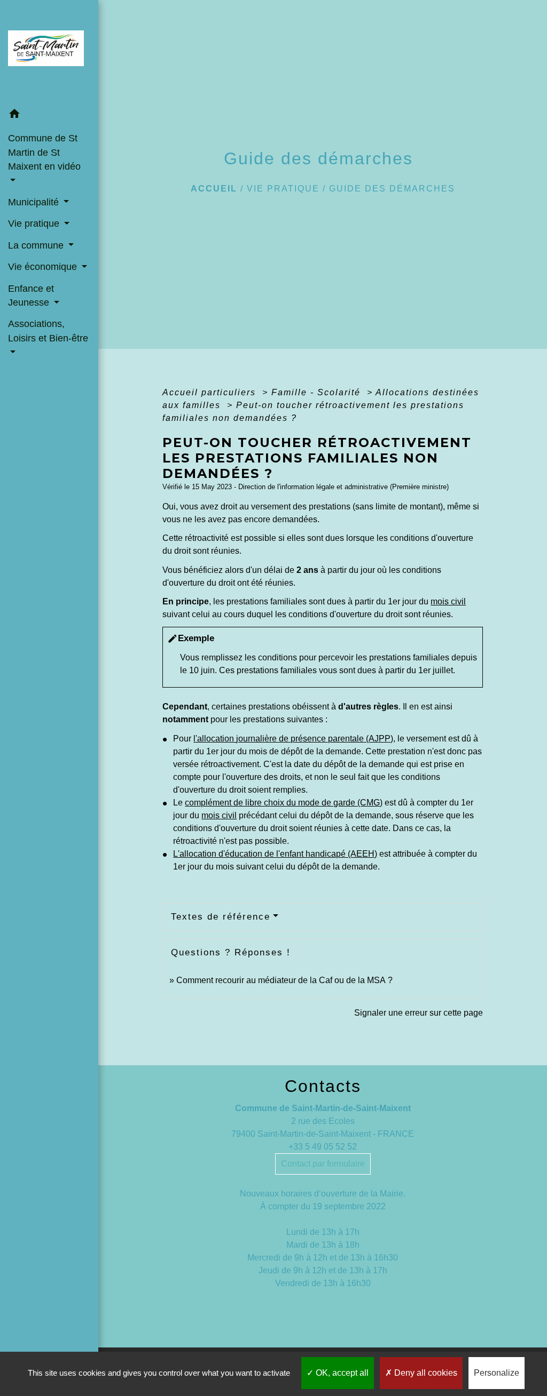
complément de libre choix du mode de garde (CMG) (283, 802)
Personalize (496, 1372)
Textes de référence (220, 917)
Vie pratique (283, 188)
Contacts (323, 1086)
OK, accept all (341, 1372)
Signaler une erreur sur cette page (418, 1012)
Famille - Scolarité (317, 392)
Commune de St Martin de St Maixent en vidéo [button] (44, 152)
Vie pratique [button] (35, 223)
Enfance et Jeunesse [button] (31, 295)
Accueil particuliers (210, 392)
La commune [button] (37, 245)
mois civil (448, 601)
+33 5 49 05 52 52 (322, 1146)
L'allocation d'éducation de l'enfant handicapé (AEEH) (275, 853)
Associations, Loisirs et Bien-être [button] (48, 330)
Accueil (214, 188)
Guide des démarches (392, 188)
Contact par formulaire (323, 1163)
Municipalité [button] (34, 202)
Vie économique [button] (44, 266)
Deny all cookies (424, 1372)
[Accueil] (49, 51)
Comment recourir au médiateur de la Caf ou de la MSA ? (284, 980)
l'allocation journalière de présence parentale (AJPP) (293, 738)
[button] (49, 115)
